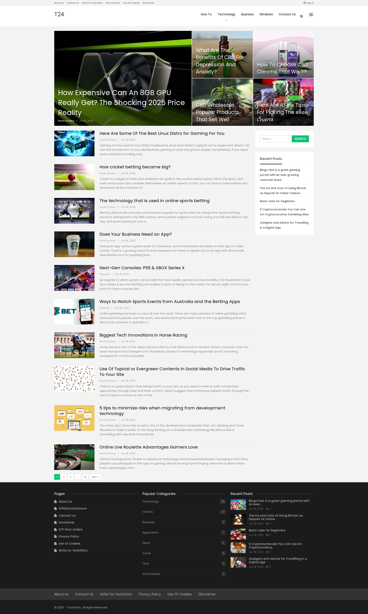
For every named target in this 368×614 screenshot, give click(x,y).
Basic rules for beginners (277, 201)
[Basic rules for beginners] (238, 534)
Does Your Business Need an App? (135, 234)
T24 (59, 14)
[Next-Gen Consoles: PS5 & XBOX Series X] (74, 278)
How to (206, 14)
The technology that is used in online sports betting (154, 201)
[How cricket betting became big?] (74, 177)
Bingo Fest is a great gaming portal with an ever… (279, 502)
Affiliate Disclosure (73, 508)
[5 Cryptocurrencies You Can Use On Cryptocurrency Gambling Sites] (238, 547)
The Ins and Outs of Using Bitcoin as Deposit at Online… (276, 517)
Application (150, 532)
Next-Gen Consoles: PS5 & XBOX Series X (142, 268)
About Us (59, 2)
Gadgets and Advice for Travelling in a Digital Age (278, 560)
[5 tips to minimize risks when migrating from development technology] (74, 418)
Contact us (73, 2)
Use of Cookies (131, 2)
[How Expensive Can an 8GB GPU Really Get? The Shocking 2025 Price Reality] (123, 78)
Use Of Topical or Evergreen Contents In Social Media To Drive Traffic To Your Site (172, 371)
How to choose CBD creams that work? (282, 68)
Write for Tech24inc (92, 2)
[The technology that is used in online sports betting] (74, 211)
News (146, 543)
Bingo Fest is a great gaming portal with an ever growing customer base (280, 175)
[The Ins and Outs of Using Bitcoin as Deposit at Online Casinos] (238, 519)
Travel (146, 553)
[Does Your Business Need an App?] (74, 244)
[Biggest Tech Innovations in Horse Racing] (74, 345)
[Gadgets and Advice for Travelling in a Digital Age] (238, 562)
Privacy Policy (113, 2)
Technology (226, 14)
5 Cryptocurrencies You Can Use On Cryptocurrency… (275, 545)
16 (85, 477)
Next (95, 477)
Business (247, 14)
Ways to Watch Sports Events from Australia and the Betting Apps (169, 302)
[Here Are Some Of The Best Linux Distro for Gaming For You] (74, 143)
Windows (266, 14)
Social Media (151, 574)
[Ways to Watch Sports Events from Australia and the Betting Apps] (74, 311)
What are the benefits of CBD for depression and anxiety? (220, 61)
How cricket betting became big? (135, 167)
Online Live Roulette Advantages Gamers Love (148, 447)
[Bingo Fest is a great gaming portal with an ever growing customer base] (238, 504)
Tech (145, 563)
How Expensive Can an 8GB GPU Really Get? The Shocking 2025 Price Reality (121, 103)
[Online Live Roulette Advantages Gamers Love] (74, 457)
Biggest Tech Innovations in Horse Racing (143, 335)
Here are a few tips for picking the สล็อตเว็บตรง (282, 112)
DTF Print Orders (71, 530)
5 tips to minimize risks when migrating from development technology (162, 410)
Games (147, 512)
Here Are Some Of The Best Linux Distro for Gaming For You (161, 133)
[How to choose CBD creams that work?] (283, 54)
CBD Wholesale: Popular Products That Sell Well (217, 112)
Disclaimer (148, 2)
